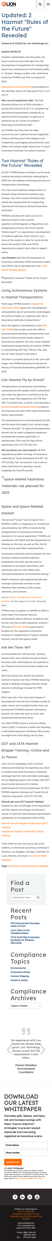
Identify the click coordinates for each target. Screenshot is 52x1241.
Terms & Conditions (22, 1178)
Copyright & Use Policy (19, 1216)
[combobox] (26, 1006)
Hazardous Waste (20, 972)
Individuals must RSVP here (16, 86)
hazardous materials (18, 866)
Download (13, 1162)
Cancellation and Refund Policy (25, 1214)
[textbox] (26, 1006)
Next (43, 1049)
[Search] (40, 4)
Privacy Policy (37, 1178)
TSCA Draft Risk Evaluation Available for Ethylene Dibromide (25, 940)
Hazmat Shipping (20, 976)
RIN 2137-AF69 (20, 626)
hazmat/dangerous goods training (20, 406)
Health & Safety (19, 980)
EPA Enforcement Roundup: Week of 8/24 (25, 924)
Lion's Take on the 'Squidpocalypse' (20, 931)
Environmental (18, 968)
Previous (9, 1049)
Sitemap (26, 1219)
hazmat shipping (39, 866)
